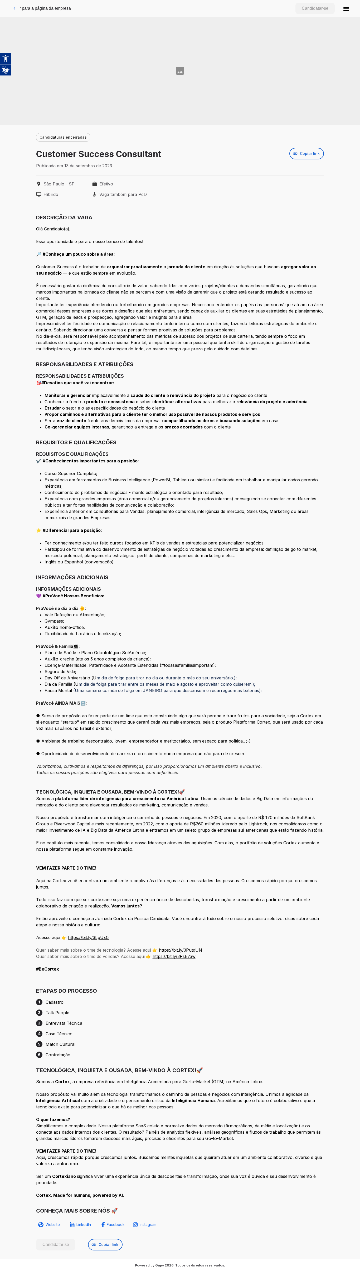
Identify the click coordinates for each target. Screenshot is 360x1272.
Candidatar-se (315, 8)
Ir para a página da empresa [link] (44, 8)
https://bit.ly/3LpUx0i (88, 937)
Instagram (148, 1224)
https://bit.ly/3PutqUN (180, 950)
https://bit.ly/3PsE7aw (174, 956)
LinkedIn (83, 1224)
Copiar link (310, 153)
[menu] (346, 8)
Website (53, 1224)
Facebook (116, 1224)
